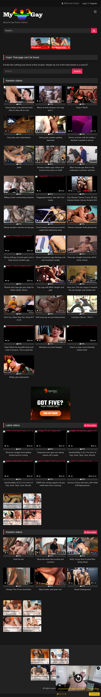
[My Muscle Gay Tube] (50, 15)
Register (93, 3)
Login (84, 3)
